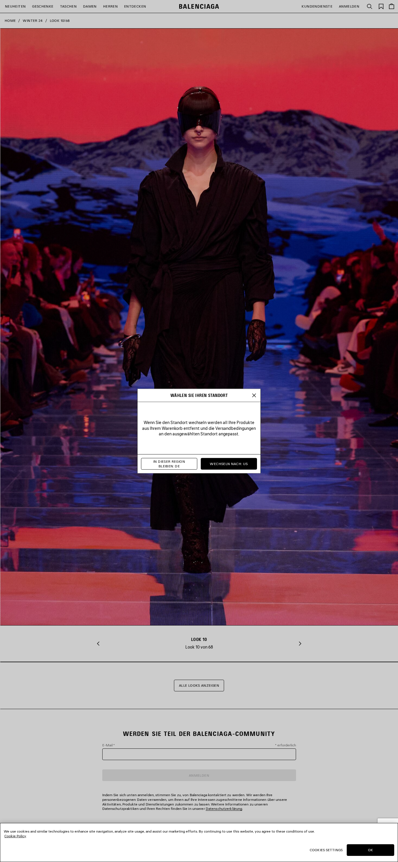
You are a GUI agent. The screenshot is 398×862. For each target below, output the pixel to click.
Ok (370, 850)
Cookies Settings (326, 850)
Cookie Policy (15, 836)
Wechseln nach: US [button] (229, 464)
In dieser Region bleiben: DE (169, 463)
